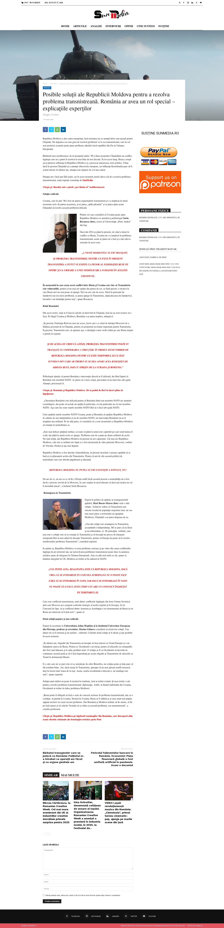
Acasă (45, 84)
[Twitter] (196, 2)
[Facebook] (184, 2)
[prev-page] (44, 833)
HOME (65, 26)
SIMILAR (51, 775)
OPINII (129, 26)
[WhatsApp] (57, 129)
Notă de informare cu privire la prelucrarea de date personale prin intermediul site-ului (153, 926)
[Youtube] (201, 2)
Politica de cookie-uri (195, 926)
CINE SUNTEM (146, 26)
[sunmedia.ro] (112, 14)
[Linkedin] (192, 2)
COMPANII (149, 230)
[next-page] (48, 833)
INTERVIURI (113, 26)
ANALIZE (96, 26)
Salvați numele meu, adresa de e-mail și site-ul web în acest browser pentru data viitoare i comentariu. (83, 895)
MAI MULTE (70, 775)
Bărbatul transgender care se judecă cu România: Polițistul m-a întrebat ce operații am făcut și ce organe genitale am (64, 757)
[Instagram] (188, 2)
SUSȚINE (163, 26)
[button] (180, 2)
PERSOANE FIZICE (155, 210)
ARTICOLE (80, 26)
